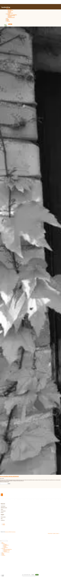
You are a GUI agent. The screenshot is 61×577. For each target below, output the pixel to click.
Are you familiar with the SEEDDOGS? (9, 476)
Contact (57, 533)
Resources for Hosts (11, 15)
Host (2, 542)
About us (7, 8)
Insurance (10, 16)
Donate (7, 20)
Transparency (3, 510)
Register (10, 24)
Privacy (2, 512)
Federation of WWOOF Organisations (10, 531)
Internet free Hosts (11, 17)
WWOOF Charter (4, 507)
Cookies (54, 533)
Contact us (8, 21)
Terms (2, 509)
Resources (8, 13)
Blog (7, 18)
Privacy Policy (50, 533)
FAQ (1, 518)
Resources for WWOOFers (12, 14)
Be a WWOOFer (10, 10)
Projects (9, 12)
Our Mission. (3, 506)
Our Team (9, 9)
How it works (3, 516)
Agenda (7, 19)
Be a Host (9, 11)
